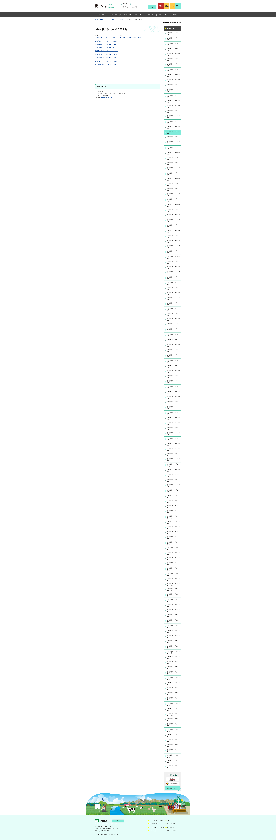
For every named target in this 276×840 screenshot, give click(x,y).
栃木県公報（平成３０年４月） (173, 569)
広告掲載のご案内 (171, 788)
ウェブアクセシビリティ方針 (156, 827)
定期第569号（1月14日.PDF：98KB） (106, 44)
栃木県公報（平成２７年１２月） (173, 709)
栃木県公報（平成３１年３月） (173, 501)
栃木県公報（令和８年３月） (173, 65)
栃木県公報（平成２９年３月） (173, 631)
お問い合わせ (170, 827)
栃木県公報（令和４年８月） (173, 283)
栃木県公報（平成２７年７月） (173, 735)
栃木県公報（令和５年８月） (173, 226)
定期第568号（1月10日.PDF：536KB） (106, 41)
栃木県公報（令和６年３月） (173, 189)
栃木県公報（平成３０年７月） (173, 548)
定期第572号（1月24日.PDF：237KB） (106, 54)
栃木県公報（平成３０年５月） (173, 563)
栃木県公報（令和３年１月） (173, 387)
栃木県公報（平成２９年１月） (173, 641)
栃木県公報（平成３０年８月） (173, 543)
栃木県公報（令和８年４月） (173, 54)
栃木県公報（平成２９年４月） (173, 626)
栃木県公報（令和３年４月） (173, 371)
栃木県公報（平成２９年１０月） (173, 595)
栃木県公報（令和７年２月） (173, 127)
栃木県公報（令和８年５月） (173, 59)
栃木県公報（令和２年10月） (173, 402)
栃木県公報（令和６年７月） (173, 168)
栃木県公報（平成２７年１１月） (173, 714)
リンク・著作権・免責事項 (156, 820)
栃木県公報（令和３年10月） (173, 340)
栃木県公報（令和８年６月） (173, 49)
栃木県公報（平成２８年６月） (173, 672)
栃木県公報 (123, 19)
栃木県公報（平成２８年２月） (173, 693)
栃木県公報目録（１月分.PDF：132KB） (107, 64)
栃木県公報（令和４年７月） (173, 288)
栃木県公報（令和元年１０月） (173, 465)
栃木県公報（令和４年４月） (173, 304)
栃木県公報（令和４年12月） (173, 330)
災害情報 (167, 6)
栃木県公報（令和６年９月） (173, 158)
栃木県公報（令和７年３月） (173, 122)
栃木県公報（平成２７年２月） (173, 761)
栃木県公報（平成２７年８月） (173, 730)
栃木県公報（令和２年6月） (173, 428)
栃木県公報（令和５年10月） (173, 215)
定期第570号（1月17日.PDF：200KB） (106, 47)
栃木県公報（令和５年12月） (173, 200)
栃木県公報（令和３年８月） (173, 350)
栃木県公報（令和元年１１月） (173, 459)
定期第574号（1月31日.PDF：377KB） (106, 61)
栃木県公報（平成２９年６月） (173, 615)
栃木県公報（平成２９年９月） (173, 600)
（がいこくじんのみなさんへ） (141, 3)
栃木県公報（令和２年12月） (173, 392)
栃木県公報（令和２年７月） (173, 418)
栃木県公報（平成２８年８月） (173, 662)
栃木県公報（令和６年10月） (173, 153)
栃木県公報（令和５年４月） (173, 252)
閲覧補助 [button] (125, 4)
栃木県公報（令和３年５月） (173, 366)
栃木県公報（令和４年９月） (173, 278)
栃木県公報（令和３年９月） (173, 345)
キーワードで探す (123, 7)
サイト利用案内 (171, 823)
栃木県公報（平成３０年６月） (173, 553)
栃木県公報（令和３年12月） (173, 324)
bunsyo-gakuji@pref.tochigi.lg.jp (110, 97)
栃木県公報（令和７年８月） (173, 96)
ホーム (96, 19)
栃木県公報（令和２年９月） (173, 407)
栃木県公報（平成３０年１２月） (173, 517)
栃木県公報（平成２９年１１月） (173, 589)
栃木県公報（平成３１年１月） (173, 511)
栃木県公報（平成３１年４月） (173, 496)
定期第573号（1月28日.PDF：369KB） (106, 58)
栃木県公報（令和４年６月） (173, 293)
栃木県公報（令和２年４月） (173, 439)
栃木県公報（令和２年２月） (173, 444)
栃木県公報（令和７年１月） (173, 132)
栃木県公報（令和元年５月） (173, 491)
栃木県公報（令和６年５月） (173, 179)
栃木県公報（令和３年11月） (173, 335)
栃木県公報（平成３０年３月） (173, 558)
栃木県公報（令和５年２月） (173, 257)
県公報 (117, 19)
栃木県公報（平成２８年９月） (173, 657)
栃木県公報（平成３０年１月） (173, 579)
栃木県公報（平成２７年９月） (173, 724)
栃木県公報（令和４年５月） (173, 298)
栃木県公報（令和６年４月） (173, 184)
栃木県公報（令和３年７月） (173, 356)
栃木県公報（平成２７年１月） (173, 766)
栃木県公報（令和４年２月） (173, 314)
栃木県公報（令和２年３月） (173, 423)
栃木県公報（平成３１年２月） (173, 506)
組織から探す (178, 6)
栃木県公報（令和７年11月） (173, 80)
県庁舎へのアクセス (172, 831)
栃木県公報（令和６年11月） (173, 148)
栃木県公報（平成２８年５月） (173, 678)
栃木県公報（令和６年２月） (173, 194)
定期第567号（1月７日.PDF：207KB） (106, 37)
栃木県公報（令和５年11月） (173, 210)
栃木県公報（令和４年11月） (173, 267)
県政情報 (102, 19)
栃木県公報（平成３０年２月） (173, 574)
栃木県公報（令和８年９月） (173, 39)
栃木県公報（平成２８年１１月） (173, 647)
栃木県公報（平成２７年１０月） (173, 719)
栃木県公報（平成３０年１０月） (173, 527)
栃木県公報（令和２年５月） (173, 433)
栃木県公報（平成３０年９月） (173, 537)
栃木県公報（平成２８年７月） (173, 667)
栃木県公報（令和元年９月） (173, 470)
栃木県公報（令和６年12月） (173, 137)
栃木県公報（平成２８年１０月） (173, 532)
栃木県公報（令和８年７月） (173, 44)
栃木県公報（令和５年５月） (173, 241)
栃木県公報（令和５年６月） (173, 236)
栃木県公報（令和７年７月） (173, 101)
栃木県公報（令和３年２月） (173, 381)
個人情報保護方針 (154, 823)
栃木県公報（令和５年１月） (173, 262)
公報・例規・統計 (110, 19)
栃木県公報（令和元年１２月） (173, 454)
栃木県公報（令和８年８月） (173, 33)
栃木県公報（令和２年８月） (173, 413)
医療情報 (173, 6)
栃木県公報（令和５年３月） (173, 246)
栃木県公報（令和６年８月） (173, 163)
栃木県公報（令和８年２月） (173, 70)
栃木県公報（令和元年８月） (173, 475)
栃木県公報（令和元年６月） (173, 485)
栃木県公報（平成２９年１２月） (173, 584)
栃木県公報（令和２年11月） (173, 397)
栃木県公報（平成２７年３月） (173, 756)
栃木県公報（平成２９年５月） (173, 621)
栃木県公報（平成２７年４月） (173, 750)
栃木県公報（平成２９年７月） (173, 610)
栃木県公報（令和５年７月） (173, 231)
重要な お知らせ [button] (161, 6)
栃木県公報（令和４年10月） (173, 272)
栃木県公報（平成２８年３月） (173, 688)
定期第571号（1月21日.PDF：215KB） (106, 51)
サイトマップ (152, 831)
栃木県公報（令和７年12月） (173, 142)
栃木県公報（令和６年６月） (173, 174)
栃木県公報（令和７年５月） (173, 111)
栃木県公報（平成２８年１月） (173, 704)
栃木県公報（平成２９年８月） (173, 605)
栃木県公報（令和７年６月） (173, 106)
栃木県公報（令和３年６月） (173, 361)
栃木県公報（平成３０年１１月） (173, 522)
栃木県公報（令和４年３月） (173, 309)
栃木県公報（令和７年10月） (173, 85)
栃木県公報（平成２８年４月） (173, 683)
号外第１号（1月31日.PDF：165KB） (131, 37)
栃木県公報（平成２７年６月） (173, 740)
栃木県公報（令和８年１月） (173, 75)
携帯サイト (170, 820)
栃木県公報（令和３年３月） (173, 376)
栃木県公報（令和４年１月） (173, 319)
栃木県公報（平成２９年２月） (173, 636)
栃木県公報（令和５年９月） (173, 220)
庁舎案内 (118, 820)
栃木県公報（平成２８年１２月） (173, 698)
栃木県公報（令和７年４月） (173, 116)
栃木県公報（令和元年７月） (173, 480)
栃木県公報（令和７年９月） (173, 90)
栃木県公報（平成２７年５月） (173, 745)
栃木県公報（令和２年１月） (173, 449)
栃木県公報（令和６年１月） (173, 205)
